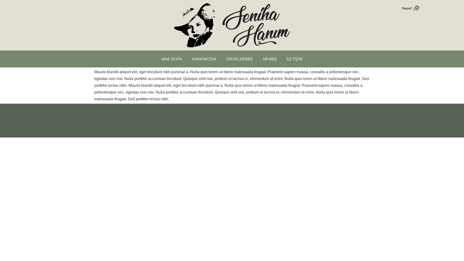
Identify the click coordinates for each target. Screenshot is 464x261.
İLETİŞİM (294, 59)
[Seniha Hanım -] (231, 4)
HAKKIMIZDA (204, 59)
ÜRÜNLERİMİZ (239, 59)
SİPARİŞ (270, 59)
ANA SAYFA (171, 59)
